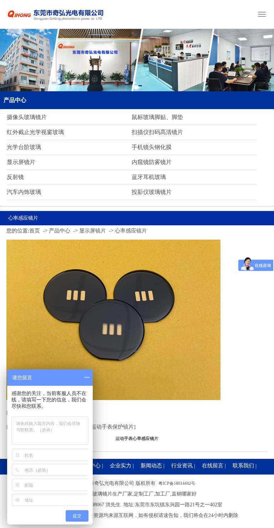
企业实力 (120, 465)
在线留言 (212, 465)
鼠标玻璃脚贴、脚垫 (157, 117)
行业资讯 (182, 465)
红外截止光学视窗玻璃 (35, 132)
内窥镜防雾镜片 (152, 162)
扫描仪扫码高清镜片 (157, 132)
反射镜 (15, 177)
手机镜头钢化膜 (152, 147)
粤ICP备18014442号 (176, 483)
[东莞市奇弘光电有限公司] (56, 23)
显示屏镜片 (21, 162)
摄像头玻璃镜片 (27, 117)
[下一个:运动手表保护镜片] (104, 427)
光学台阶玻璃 (24, 147)
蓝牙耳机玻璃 (149, 177)
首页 (34, 231)
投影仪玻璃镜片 (152, 192)
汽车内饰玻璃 (24, 192)
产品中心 (15, 100)
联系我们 (243, 465)
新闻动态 (151, 465)
